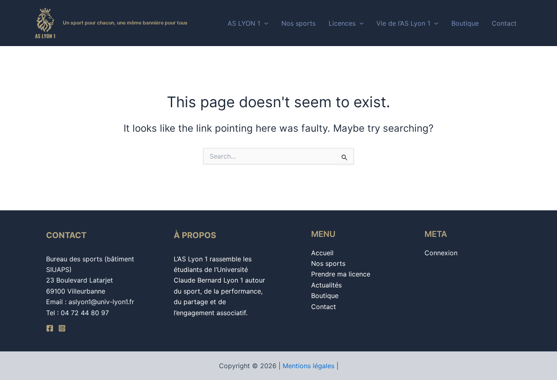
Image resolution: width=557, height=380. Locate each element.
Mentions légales (308, 366)
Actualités (326, 285)
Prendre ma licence (340, 274)
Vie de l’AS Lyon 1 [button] (403, 23)
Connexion (441, 253)
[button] (264, 23)
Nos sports (298, 23)
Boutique (465, 23)
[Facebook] (49, 328)
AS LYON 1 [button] (244, 23)
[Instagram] (62, 328)
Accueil (322, 253)
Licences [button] (342, 23)
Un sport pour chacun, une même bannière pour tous (125, 23)
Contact (504, 23)
